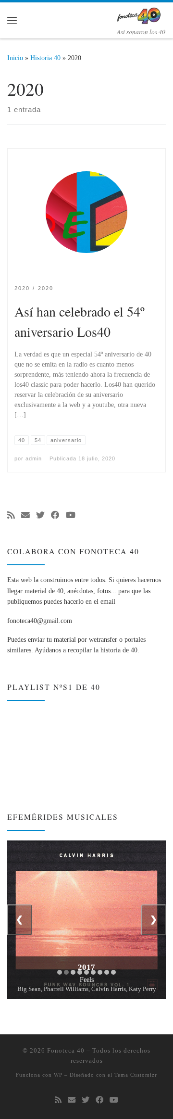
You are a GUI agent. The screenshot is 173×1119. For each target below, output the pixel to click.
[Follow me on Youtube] (70, 515)
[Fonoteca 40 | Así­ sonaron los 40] (141, 14)
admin (33, 458)
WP (58, 1075)
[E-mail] (25, 515)
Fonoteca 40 (66, 1050)
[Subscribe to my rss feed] (11, 515)
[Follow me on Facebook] (55, 515)
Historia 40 (45, 58)
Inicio (15, 58)
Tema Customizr (135, 1075)
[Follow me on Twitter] (40, 515)
